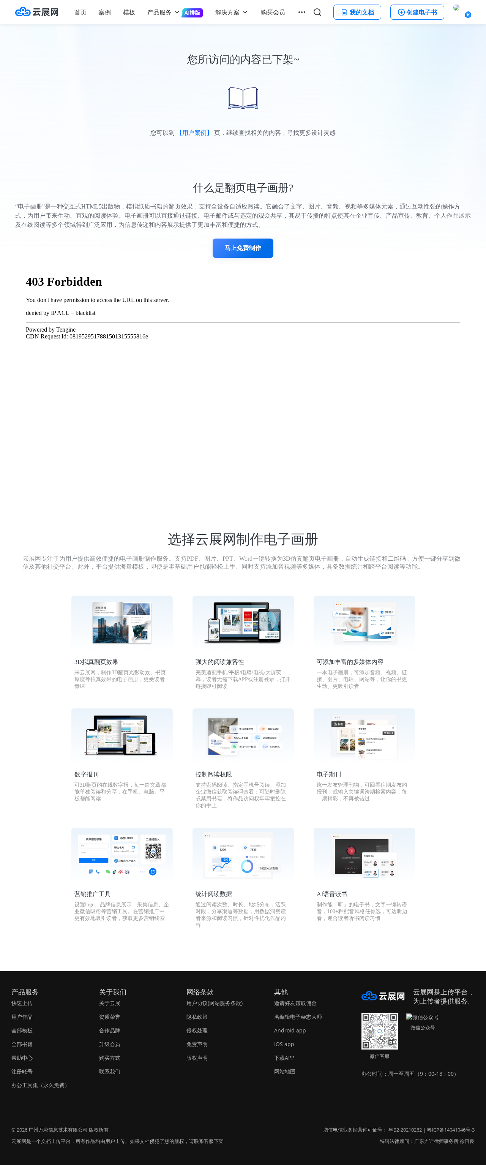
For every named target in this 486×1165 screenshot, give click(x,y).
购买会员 (273, 12)
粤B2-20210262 (405, 1129)
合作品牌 (109, 1030)
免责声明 (197, 1044)
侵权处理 (197, 1030)
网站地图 (284, 1071)
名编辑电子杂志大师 (298, 1016)
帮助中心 (22, 1057)
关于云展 (109, 1003)
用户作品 (22, 1016)
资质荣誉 (109, 1016)
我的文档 (362, 12)
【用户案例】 (194, 133)
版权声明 (197, 1057)
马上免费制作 (243, 248)
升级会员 (109, 1044)
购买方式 (109, 1057)
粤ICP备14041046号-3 (451, 1129)
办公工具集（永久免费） (40, 1085)
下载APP (284, 1057)
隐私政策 (197, 1016)
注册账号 (22, 1071)
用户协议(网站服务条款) (214, 1003)
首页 (80, 12)
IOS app (284, 1044)
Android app (290, 1030)
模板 (129, 12)
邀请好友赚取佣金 (295, 1003)
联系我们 (109, 1071)
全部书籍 (22, 1044)
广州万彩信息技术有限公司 (58, 1129)
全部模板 (22, 1030)
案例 (105, 12)
